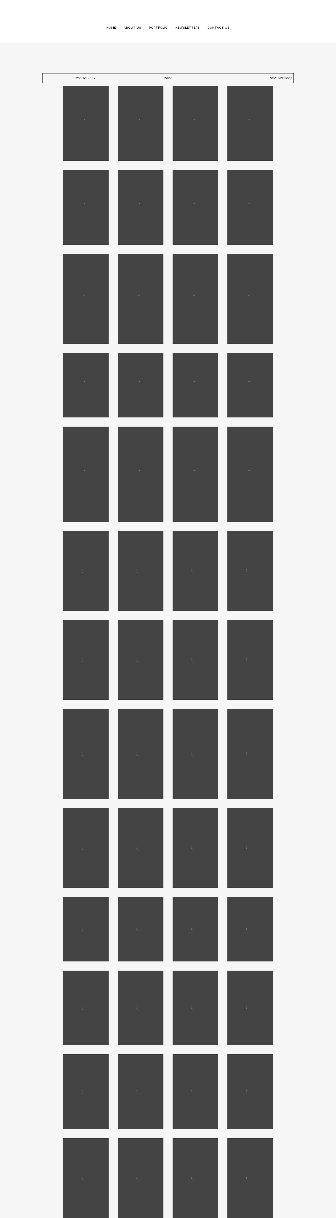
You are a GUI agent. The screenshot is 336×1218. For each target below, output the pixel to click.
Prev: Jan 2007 (84, 78)
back (167, 78)
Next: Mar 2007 (281, 78)
